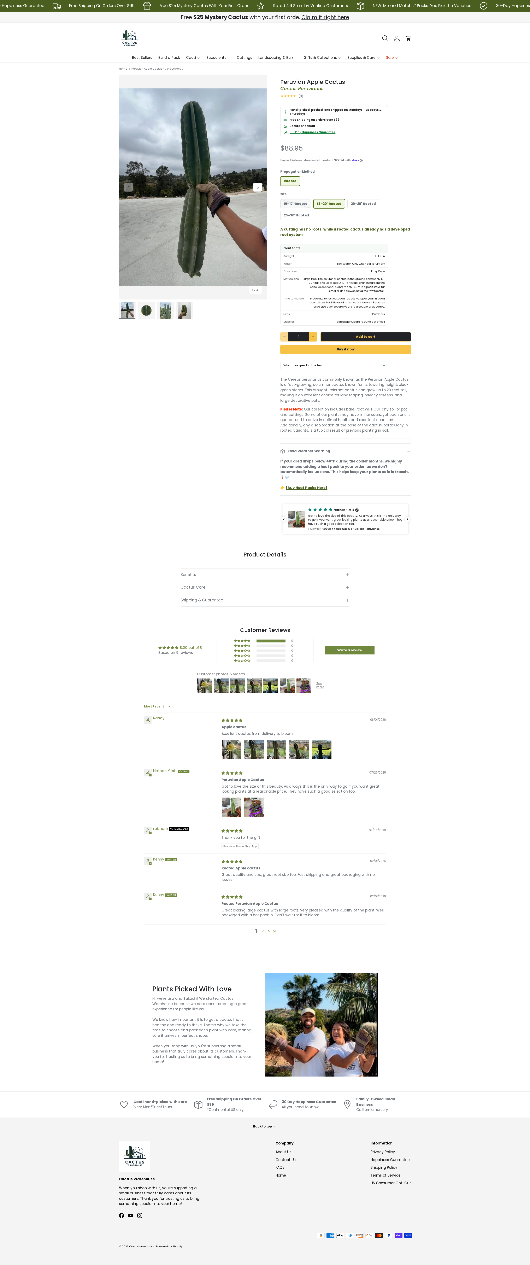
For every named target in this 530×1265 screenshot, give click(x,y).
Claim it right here (325, 17)
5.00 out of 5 (191, 647)
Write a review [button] (349, 650)
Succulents (216, 57)
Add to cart (366, 336)
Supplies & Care (361, 57)
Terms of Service (386, 1175)
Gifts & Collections (320, 57)
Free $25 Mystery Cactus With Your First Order (203, 5)
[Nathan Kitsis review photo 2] (254, 807)
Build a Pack (169, 57)
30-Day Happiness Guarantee (312, 132)
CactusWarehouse (141, 1246)
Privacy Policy (383, 1151)
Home (123, 69)
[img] (232, 720)
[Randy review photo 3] (277, 749)
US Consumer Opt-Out (391, 1183)
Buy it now (346, 349)
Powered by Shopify (169, 1246)
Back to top (263, 1126)
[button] (408, 38)
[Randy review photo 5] (322, 749)
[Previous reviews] (284, 519)
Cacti (191, 57)
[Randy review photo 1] (231, 749)
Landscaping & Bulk (275, 57)
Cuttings (244, 57)
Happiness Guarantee (390, 1159)
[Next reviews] (407, 519)
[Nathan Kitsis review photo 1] (231, 807)
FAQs (280, 1167)
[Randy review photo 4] (299, 749)
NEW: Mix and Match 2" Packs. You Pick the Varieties (422, 5)
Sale (390, 57)
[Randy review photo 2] (254, 749)
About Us (283, 1151)
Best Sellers (142, 57)
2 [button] (263, 931)
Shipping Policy (384, 1167)
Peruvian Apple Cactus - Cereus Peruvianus (157, 69)
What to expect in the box (303, 365)
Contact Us (286, 1159)
